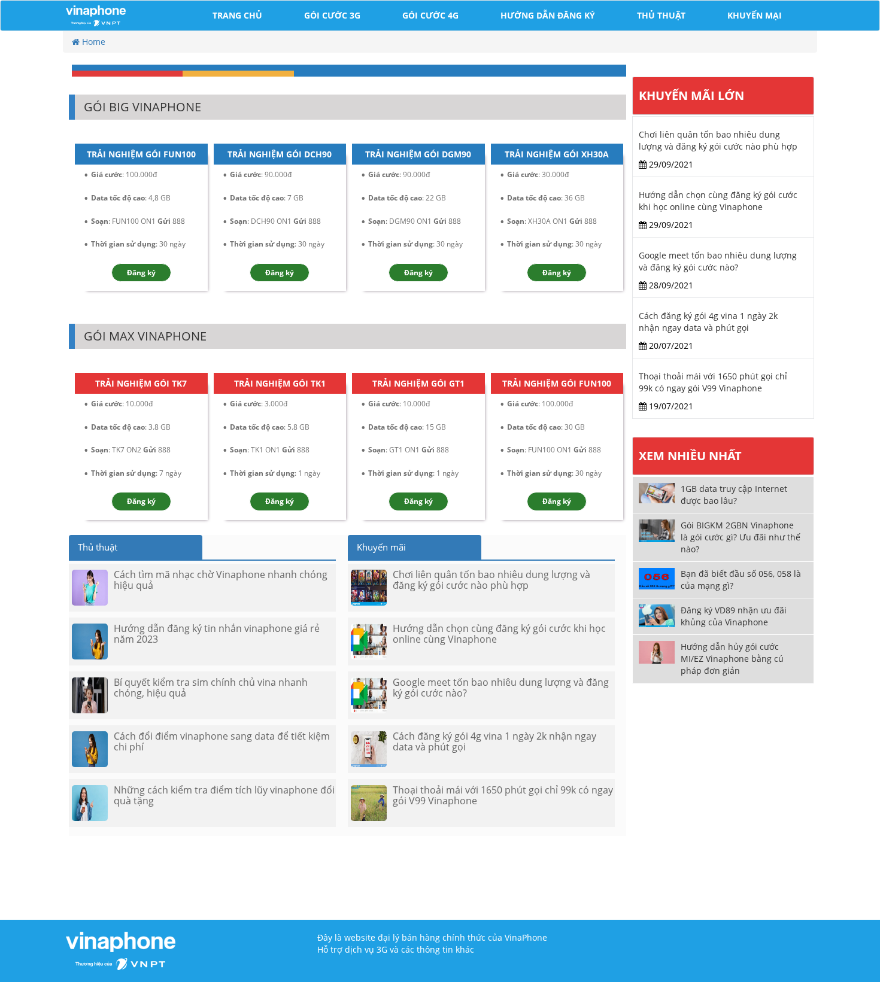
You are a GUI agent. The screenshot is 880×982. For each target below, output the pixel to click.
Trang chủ (237, 15)
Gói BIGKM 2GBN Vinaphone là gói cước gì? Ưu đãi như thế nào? (740, 537)
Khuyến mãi (381, 547)
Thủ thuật (97, 547)
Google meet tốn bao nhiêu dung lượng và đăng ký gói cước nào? (718, 261)
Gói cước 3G (332, 15)
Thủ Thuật (661, 15)
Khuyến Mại (754, 15)
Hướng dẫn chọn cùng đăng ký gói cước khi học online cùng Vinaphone (718, 200)
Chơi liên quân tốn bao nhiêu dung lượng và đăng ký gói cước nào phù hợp (718, 140)
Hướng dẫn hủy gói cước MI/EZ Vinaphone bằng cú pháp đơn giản (732, 658)
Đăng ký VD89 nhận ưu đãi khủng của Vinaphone (734, 616)
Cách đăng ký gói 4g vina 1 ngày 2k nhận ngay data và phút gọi (708, 321)
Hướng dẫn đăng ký (547, 15)
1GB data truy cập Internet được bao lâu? (734, 494)
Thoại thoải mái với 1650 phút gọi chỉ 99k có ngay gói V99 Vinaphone (713, 382)
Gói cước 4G (430, 15)
